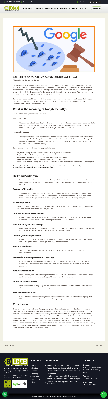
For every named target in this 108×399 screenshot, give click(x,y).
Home (25, 8)
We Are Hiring (73, 8)
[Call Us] (4, 394)
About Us (31, 8)
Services (39, 8)
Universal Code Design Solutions (25, 327)
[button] (39, 8)
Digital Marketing (50, 8)
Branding (62, 8)
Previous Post (9, 345)
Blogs (16, 80)
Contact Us (82, 8)
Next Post (100, 345)
